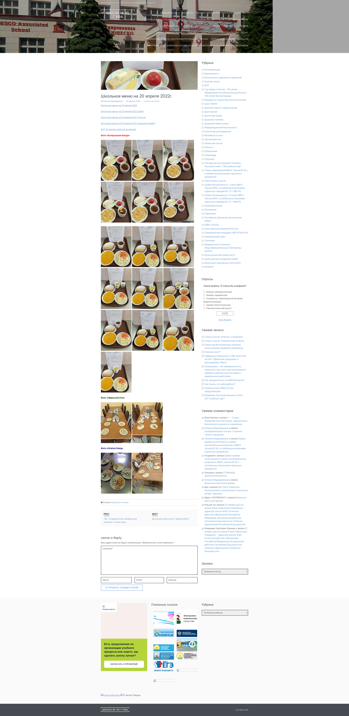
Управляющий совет (214, 236)
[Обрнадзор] (187, 659)
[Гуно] (164, 659)
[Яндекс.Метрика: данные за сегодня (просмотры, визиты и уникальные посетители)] (110, 695)
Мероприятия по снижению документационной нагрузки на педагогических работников (198, 45)
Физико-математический (219, 292)
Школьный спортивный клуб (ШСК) (222, 263)
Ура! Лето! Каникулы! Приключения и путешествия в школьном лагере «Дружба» (226, 490)
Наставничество (212, 139)
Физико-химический (216, 295)
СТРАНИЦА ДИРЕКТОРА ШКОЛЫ (160, 19)
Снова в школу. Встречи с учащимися (223, 337)
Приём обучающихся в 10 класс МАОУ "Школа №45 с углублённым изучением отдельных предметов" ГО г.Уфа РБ (224, 198)
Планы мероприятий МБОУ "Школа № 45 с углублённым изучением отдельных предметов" (226, 173)
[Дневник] (164, 636)
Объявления (210, 151)
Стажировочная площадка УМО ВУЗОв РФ (226, 232)
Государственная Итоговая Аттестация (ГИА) (221, 13)
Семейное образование (235, 26)
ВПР (206, 85)
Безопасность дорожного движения (223, 77)
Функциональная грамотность (219, 255)
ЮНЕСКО (192, 32)
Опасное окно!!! (212, 352)
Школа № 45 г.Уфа (117, 15)
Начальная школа (213, 143)
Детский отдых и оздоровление (220, 108)
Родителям (210, 213)
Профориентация (213, 205)
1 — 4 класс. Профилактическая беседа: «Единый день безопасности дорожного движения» (225, 420)
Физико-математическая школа (196, 19)
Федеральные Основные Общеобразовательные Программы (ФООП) (222, 247)
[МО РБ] (164, 650)
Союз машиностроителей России (220, 32)
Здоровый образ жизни (216, 123)
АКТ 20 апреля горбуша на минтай (118, 129)
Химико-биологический (218, 305)
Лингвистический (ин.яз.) (219, 308)
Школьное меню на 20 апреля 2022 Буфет (122, 111)
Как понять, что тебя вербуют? (220, 384)
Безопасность (170, 26)
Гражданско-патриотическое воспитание (225, 100)
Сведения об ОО (168, 13)
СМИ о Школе (211, 225)
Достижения (210, 111)
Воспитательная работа (169, 32)
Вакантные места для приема (219, 483)
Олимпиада (210, 155)
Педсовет (209, 159)
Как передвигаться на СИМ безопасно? (224, 380)
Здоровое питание (120, 502)
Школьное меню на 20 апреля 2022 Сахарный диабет (128, 123)
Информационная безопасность (220, 127)
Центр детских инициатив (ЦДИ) (221, 259)
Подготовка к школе (215, 181)
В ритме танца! (212, 81)
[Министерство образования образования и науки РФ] (187, 636)
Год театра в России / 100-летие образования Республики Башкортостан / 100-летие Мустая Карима (225, 92)
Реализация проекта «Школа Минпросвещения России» (177, 39)
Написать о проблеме (124, 664)
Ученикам (209, 240)
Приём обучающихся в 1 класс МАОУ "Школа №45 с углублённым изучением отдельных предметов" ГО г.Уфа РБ (224, 188)
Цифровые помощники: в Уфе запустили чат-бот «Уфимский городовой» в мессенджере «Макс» (225, 359)
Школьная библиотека (207, 26)
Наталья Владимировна (112, 101)
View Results (225, 320)
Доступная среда (213, 115)
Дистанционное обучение (233, 19)
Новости (187, 26)
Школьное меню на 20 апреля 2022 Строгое (123, 117)
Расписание (210, 209)
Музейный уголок (213, 135)
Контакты (187, 13)
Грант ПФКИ (210, 104)
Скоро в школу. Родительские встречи (224, 341)
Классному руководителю (217, 131)
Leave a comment (152, 101)
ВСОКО (244, 32)
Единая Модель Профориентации (229, 39)
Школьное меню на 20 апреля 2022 (119, 105)
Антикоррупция (212, 69)
